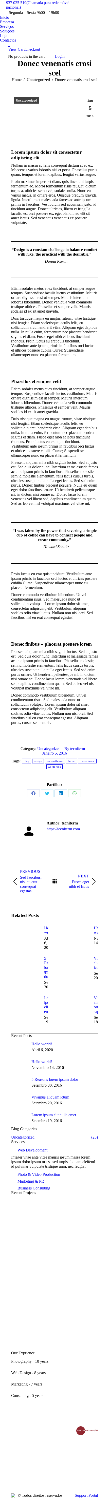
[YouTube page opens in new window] (15, 1456)
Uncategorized (26, 100)
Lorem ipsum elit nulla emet (53, 1115)
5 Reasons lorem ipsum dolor (54, 1079)
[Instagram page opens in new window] (15, 1464)
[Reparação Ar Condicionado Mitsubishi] (54, 1236)
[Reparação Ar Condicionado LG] (54, 1262)
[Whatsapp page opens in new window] (15, 1472)
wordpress (54, 766)
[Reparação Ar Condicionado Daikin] (54, 1287)
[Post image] (25, 937)
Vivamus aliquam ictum (50, 1097)
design (38, 761)
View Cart (16, 49)
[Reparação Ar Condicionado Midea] (54, 1211)
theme (72, 761)
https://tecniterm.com (63, 829)
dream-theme (55, 761)
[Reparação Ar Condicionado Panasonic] (54, 1338)
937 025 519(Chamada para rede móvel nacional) (37, 5)
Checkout (32, 49)
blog (26, 761)
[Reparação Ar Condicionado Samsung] (54, 1312)
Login (60, 56)
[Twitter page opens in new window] (22, 1449)
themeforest (87, 761)
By (74, 748)
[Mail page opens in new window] (22, 1464)
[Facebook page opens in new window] (15, 1449)
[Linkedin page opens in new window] (22, 1456)
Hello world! (41, 1044)
